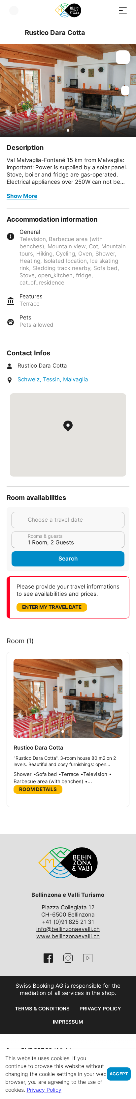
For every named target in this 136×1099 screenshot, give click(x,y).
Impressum (68, 1022)
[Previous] (12, 32)
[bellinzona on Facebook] (48, 958)
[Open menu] (122, 10)
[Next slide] (129, 90)
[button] (68, 130)
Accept (119, 1073)
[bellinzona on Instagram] (68, 958)
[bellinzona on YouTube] (87, 958)
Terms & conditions (42, 1008)
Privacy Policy (100, 1008)
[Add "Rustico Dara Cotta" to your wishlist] (122, 57)
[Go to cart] (109, 10)
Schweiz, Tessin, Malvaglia (52, 379)
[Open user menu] (14, 10)
